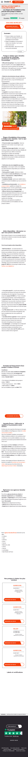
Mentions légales (7, 749)
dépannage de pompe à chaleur (9, 466)
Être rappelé (12, 726)
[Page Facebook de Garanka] (13, 743)
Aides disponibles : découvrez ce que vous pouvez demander (14, 47)
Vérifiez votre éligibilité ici (8, 266)
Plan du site (24, 748)
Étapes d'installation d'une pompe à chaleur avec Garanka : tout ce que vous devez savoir (14, 43)
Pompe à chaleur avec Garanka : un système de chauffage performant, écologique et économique (14, 38)
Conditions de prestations (18, 749)
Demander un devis (12, 27)
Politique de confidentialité (8, 751)
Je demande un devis (13, 416)
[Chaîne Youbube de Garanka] (18, 743)
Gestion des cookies (20, 751)
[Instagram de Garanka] (9, 743)
